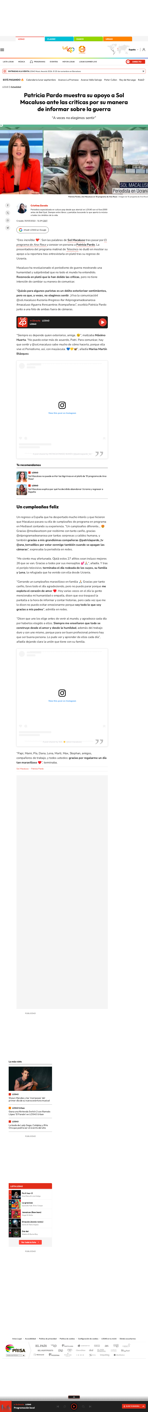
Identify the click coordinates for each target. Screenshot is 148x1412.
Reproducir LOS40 (103, 322)
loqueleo (104, 1354)
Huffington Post (44, 1349)
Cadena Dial (91, 1349)
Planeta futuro (112, 1349)
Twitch (85, 1308)
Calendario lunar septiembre (41, 79)
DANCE (80, 39)
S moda (92, 1354)
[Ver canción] (16, 1194)
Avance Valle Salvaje (91, 79)
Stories (91, 1308)
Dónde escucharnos (128, 1339)
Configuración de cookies (88, 1339)
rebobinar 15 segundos (64, 1406)
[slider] (74, 1400)
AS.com (105, 1346)
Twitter (7, 212)
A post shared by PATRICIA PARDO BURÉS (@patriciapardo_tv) (62, 454)
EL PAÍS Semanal (102, 1349)
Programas (39, 62)
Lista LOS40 (8, 62)
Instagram (56, 1308)
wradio (69, 1349)
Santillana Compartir (83, 1346)
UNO (61, 1349)
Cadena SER (96, 1346)
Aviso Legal (17, 1339)
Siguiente (90, 1406)
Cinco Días (80, 1349)
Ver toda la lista (28, 1242)
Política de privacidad (48, 1339)
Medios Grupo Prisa (15, 1355)
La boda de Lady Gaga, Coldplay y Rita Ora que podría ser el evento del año (28, 1126)
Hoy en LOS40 (68, 62)
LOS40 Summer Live (88, 62)
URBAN (109, 39)
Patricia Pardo (37, 768)
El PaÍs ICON (80, 1354)
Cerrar (143, 71)
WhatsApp (7, 220)
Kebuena (123, 1349)
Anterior (58, 1406)
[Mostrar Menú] (4, 49)
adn (115, 1346)
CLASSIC (51, 39)
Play (74, 1406)
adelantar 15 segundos (83, 1406)
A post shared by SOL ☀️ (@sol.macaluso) (62, 742)
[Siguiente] (143, 79)
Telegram (7, 227)
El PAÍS (41, 1346)
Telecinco (72, 249)
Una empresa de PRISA (15, 1348)
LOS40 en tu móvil (108, 1339)
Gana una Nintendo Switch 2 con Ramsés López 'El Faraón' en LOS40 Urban (29, 1112)
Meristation (118, 1354)
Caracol (125, 1346)
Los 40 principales (54, 1346)
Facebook (7, 205)
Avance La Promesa (68, 79)
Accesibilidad (30, 1339)
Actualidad (16, 87)
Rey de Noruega (127, 79)
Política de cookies (67, 1339)
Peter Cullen (110, 79)
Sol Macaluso (22, 768)
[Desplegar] (74, 1397)
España (132, 49)
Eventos (54, 62)
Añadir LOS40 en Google (35, 230)
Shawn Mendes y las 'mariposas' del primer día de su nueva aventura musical (29, 1099)
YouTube (68, 1308)
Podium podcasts (67, 1354)
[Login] (144, 49)
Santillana (68, 1346)
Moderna (53, 1354)
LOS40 (21, 39)
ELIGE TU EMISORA (132, 1406)
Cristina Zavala (39, 205)
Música (21, 62)
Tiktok (62, 1308)
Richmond (39, 1354)
